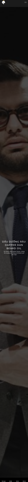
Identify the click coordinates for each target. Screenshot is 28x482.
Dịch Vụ (17, 481)
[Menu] (25, 2)
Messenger (4, 481)
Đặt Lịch (24, 481)
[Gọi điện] (10, 478)
